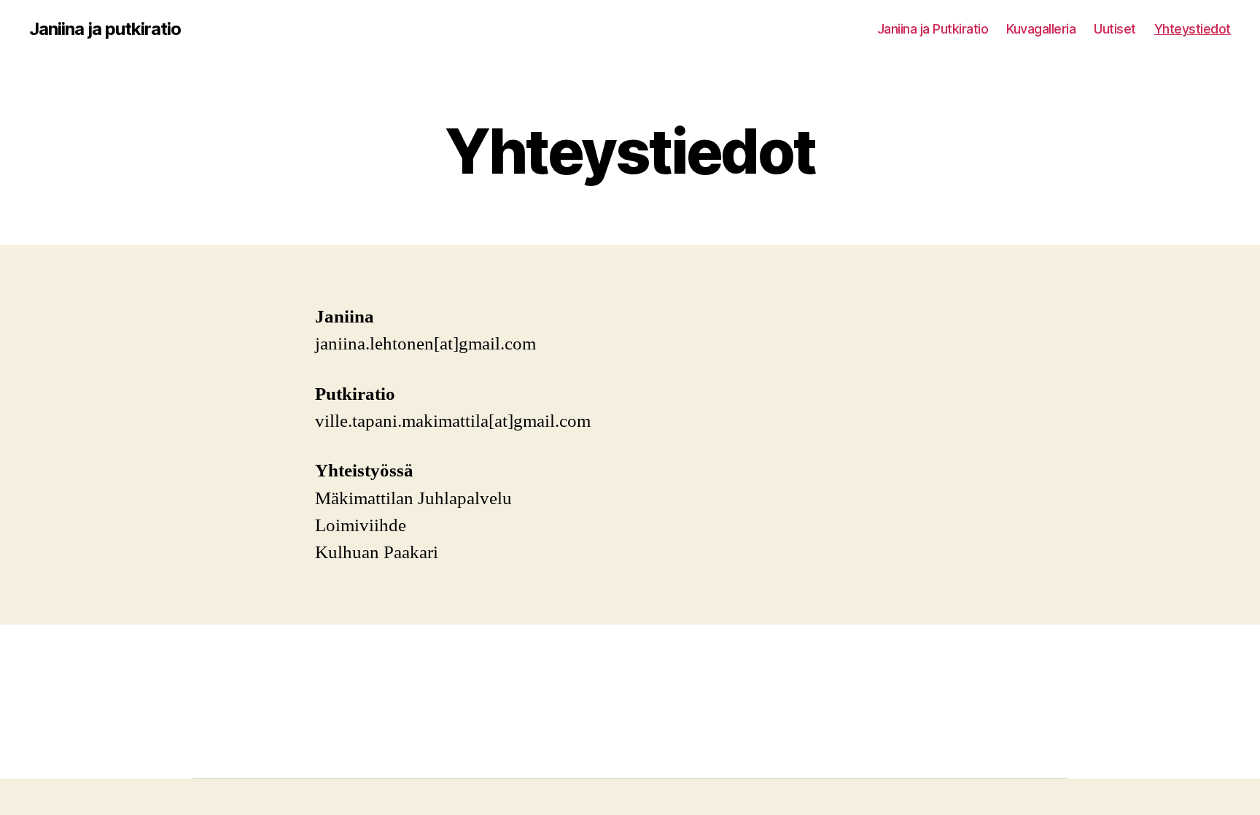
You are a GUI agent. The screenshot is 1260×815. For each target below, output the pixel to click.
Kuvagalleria (1041, 28)
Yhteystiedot (1192, 28)
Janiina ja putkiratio (105, 29)
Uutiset (1115, 28)
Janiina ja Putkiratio (933, 28)
